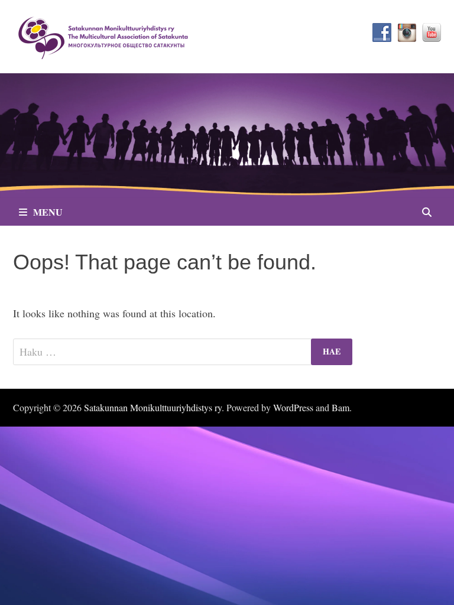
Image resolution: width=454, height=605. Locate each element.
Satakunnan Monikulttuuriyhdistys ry (153, 407)
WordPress (293, 407)
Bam (340, 407)
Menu (48, 212)
